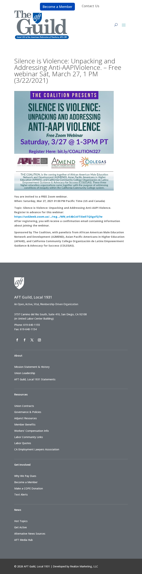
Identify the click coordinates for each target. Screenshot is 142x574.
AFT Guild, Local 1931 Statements (34, 379)
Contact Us (90, 6)
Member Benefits (25, 424)
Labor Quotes (22, 443)
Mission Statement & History (32, 367)
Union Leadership (24, 373)
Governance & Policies (27, 412)
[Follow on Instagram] (39, 340)
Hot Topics (21, 521)
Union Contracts (24, 406)
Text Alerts (21, 494)
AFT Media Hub (23, 540)
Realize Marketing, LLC (84, 566)
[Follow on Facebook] (17, 340)
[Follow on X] (32, 340)
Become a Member (57, 6)
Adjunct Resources (25, 418)
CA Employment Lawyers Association (36, 449)
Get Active (20, 527)
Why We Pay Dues (25, 476)
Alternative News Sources (29, 533)
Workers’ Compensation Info (31, 430)
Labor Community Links (28, 437)
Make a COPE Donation (28, 488)
